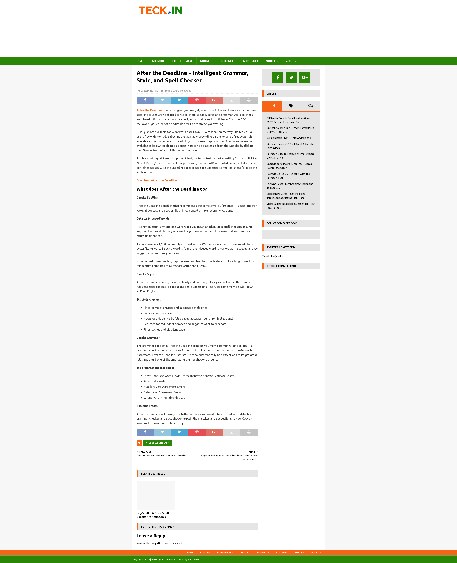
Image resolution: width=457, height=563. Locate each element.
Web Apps (185, 90)
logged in (156, 543)
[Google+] (304, 77)
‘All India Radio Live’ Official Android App (289, 138)
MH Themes (194, 559)
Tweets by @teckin (272, 256)
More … (290, 61)
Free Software (182, 61)
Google (205, 61)
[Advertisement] (259, 29)
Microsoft (250, 61)
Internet (227, 61)
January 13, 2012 (149, 90)
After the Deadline (150, 110)
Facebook (158, 61)
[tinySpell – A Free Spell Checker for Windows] (156, 495)
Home (139, 61)
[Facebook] (277, 77)
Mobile (271, 61)
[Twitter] (291, 77)
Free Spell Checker (157, 443)
